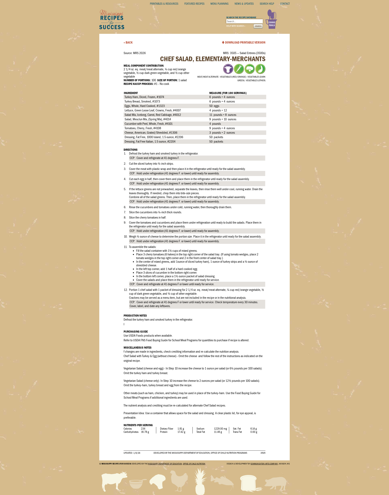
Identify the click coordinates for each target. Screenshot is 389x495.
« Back (128, 42)
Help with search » (235, 26)
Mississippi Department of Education (165, 464)
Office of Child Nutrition (194, 464)
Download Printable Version (245, 42)
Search (258, 26)
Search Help (267, 3)
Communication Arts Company (264, 464)
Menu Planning (220, 3)
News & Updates (244, 3)
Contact (285, 3)
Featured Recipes (194, 3)
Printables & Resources (164, 3)
